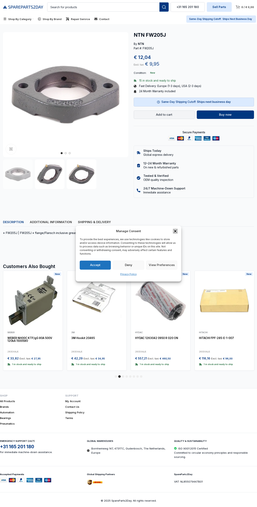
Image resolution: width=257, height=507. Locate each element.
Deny (128, 265)
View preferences (162, 265)
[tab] (13, 222)
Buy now (225, 114)
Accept (95, 265)
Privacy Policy (128, 274)
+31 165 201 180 (187, 7)
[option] (62, 153)
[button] (175, 231)
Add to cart (164, 114)
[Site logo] (23, 7)
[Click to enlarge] (11, 149)
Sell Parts (219, 7)
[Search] (164, 7)
